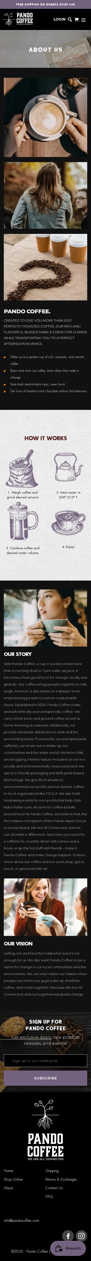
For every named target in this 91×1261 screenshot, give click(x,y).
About (8, 1188)
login (59, 19)
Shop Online (13, 1179)
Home (8, 1171)
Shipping (52, 1171)
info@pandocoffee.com (21, 1221)
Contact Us (54, 1188)
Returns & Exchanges (61, 1179)
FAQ (49, 1197)
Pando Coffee (37, 1251)
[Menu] (83, 19)
